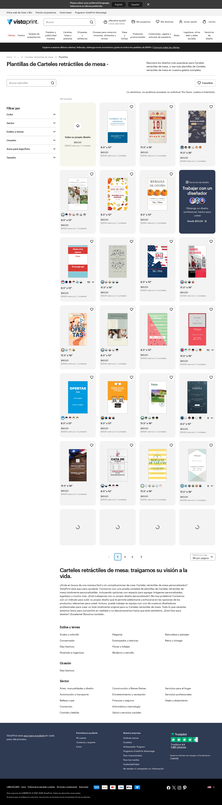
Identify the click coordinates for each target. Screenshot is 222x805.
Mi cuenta (81, 738)
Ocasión (11, 140)
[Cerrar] (148, 4)
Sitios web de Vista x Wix (19, 12)
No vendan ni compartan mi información (143, 768)
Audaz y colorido (69, 634)
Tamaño (11, 157)
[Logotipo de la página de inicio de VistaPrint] (23, 22)
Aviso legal (83, 787)
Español (135, 4)
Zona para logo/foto (18, 148)
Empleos (127, 742)
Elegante (117, 634)
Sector (10, 123)
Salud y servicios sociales (126, 712)
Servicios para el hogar (178, 688)
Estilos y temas (15, 131)
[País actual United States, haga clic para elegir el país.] (211, 787)
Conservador (67, 640)
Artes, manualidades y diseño (76, 688)
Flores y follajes (121, 646)
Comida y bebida (69, 712)
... (18, 57)
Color (10, 114)
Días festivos (67, 646)
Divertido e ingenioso (72, 652)
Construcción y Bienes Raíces (129, 688)
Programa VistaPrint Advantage (90, 12)
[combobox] (67, 22)
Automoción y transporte (74, 694)
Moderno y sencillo (123, 652)
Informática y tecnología (126, 706)
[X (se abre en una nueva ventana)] (174, 788)
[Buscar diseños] (53, 83)
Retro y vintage (173, 640)
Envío (79, 746)
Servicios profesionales (178, 694)
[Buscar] (91, 22)
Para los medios (131, 760)
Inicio (9, 57)
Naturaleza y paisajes (177, 634)
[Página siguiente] (141, 556)
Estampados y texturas (125, 640)
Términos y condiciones (67, 787)
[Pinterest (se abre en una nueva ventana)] (185, 788)
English (118, 4)
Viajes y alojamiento (176, 700)
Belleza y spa (67, 700)
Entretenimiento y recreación (129, 694)
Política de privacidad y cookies (41, 787)
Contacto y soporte (85, 742)
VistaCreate (65, 12)
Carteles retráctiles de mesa (39, 57)
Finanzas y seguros (123, 700)
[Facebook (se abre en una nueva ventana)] (168, 788)
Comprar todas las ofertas (166, 47)
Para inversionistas (132, 755)
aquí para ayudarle (34, 735)
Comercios (66, 706)
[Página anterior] (108, 556)
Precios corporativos (46, 12)
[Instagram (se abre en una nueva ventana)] (179, 788)
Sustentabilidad (131, 764)
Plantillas (63, 57)
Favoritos (207, 82)
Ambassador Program (134, 746)
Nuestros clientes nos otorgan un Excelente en (190, 756)
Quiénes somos (131, 738)
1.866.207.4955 (13, 787)
